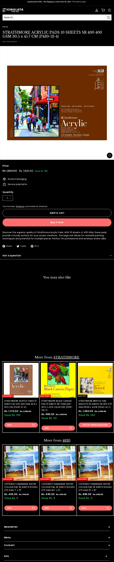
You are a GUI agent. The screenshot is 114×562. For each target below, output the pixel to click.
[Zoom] (109, 155)
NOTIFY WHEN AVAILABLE (95, 425)
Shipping (20, 206)
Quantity (8, 192)
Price (6, 165)
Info (55, 556)
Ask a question (12, 255)
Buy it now (57, 222)
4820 (66, 440)
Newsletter (57, 527)
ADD (9, 345)
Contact (57, 545)
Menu (57, 537)
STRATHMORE (66, 357)
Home (5, 27)
